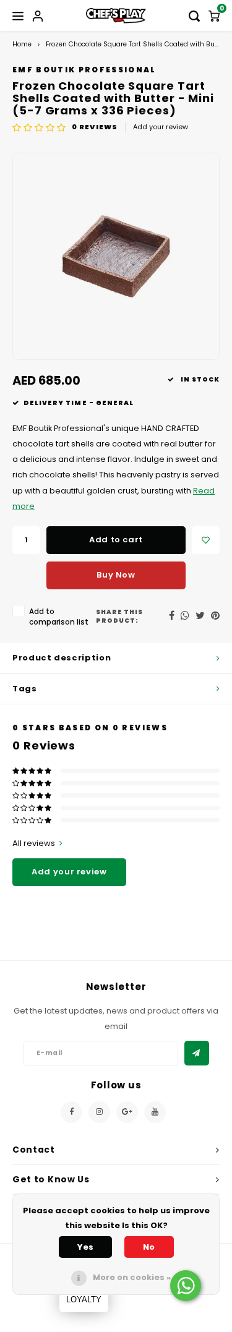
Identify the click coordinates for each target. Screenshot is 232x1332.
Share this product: (119, 616)
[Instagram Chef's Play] (99, 1112)
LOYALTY (83, 1299)
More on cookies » (132, 1277)
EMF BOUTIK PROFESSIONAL (84, 70)
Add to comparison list (58, 617)
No (149, 1247)
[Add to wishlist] (206, 540)
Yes (85, 1247)
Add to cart (116, 539)
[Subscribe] (196, 1053)
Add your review (160, 127)
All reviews (33, 843)
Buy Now (116, 575)
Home (22, 44)
